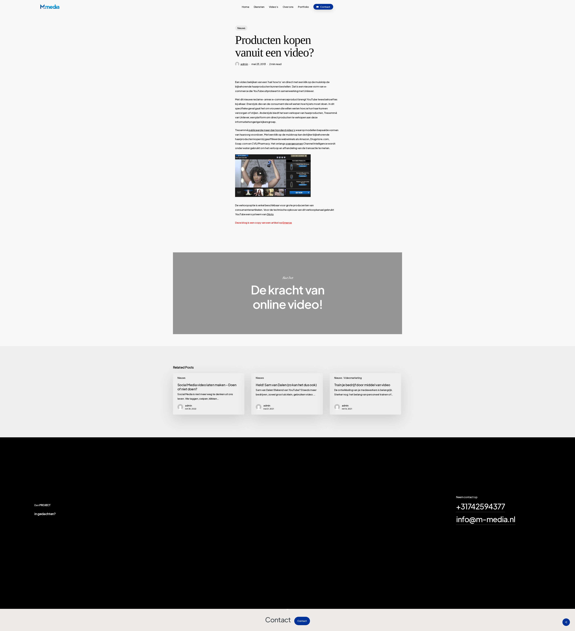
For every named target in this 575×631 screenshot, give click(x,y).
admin (244, 64)
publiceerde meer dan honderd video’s (272, 130)
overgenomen (294, 143)
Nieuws (241, 28)
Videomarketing (353, 377)
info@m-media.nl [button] (485, 519)
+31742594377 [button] (480, 506)
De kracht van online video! (287, 293)
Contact (302, 620)
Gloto (270, 214)
